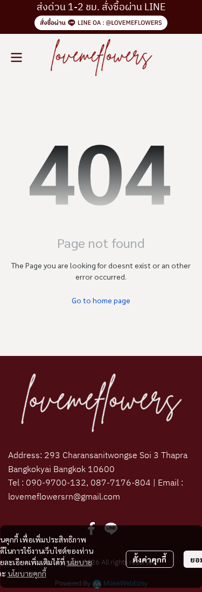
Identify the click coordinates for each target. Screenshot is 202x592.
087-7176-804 (119, 483)
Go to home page (101, 300)
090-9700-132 (56, 483)
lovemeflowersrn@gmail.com (64, 497)
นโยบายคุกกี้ (27, 573)
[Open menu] (16, 57)
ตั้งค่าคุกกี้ (149, 559)
